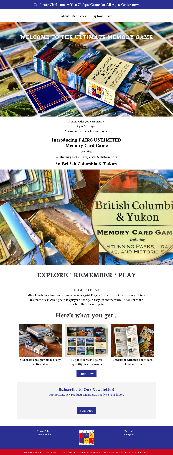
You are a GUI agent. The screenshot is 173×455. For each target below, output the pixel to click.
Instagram (129, 434)
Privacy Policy (44, 430)
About (65, 16)
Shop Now (86, 374)
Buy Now (97, 16)
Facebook (129, 430)
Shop (109, 16)
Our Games (79, 16)
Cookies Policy (44, 434)
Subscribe (86, 410)
